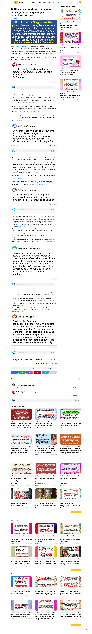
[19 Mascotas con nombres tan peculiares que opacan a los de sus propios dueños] (21, 529)
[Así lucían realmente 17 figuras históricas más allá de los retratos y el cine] (46, 494)
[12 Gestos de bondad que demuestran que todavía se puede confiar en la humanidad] (70, 84)
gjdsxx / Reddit (20, 305)
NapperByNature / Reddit (17, 311)
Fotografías (37, 508)
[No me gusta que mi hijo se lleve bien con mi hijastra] (21, 582)
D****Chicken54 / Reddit (17, 120)
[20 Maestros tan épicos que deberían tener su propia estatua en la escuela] (70, 529)
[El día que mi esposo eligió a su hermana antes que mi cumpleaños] (46, 552)
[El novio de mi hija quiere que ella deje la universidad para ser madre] (70, 605)
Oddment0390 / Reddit (20, 243)
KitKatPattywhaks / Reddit (28, 102)
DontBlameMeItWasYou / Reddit (34, 111)
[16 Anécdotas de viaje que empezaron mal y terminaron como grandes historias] (70, 494)
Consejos (12, 566)
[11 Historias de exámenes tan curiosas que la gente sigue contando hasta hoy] (70, 15)
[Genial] (19, 2)
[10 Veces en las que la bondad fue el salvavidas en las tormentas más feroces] (70, 582)
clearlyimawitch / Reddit (17, 237)
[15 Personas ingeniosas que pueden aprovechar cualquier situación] (46, 414)
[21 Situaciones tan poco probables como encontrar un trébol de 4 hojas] (70, 414)
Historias (62, 99)
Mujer (12, 6)
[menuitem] (33, 2)
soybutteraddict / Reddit (42, 184)
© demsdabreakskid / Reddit (15, 81)
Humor (61, 508)
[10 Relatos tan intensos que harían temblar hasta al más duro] (21, 494)
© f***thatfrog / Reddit (14, 145)
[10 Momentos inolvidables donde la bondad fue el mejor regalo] (21, 605)
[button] (18, 368)
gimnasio (53, 157)
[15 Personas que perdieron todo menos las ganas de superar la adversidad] (46, 529)
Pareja (61, 76)
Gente (61, 29)
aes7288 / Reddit (19, 178)
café (45, 224)
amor (27, 57)
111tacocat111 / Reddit (20, 226)
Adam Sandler (49, 46)
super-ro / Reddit (34, 172)
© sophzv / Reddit (14, 204)
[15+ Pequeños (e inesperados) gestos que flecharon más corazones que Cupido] (70, 61)
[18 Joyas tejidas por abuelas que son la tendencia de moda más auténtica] (21, 552)
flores (21, 51)
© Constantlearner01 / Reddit (16, 278)
